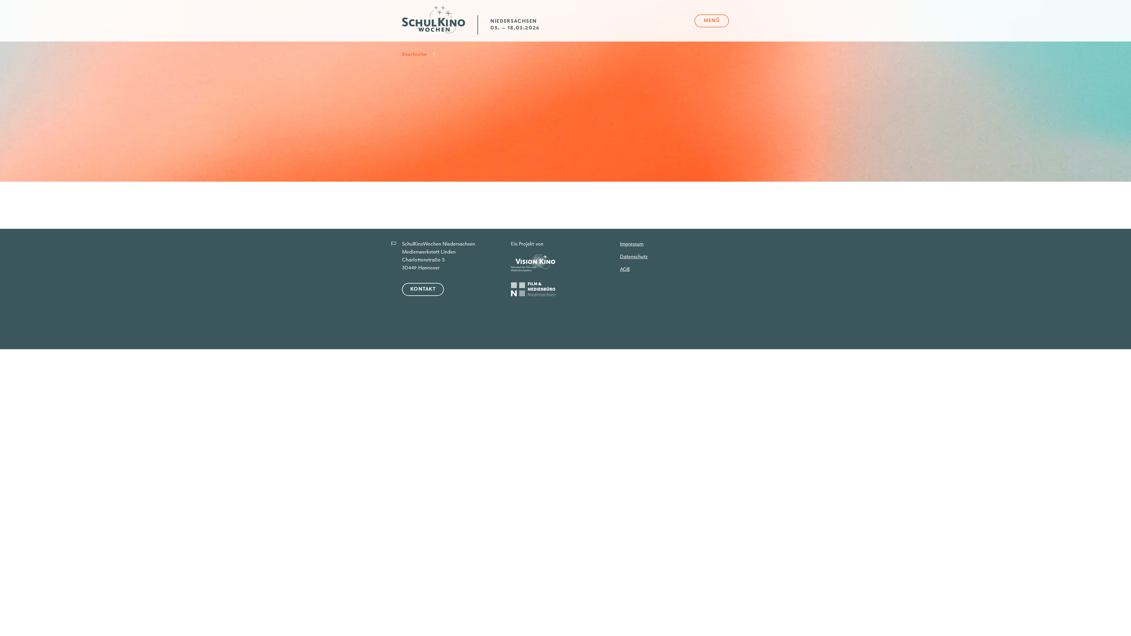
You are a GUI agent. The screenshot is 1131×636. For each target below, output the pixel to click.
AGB (625, 269)
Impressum (632, 244)
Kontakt (423, 289)
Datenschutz (634, 257)
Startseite (414, 54)
